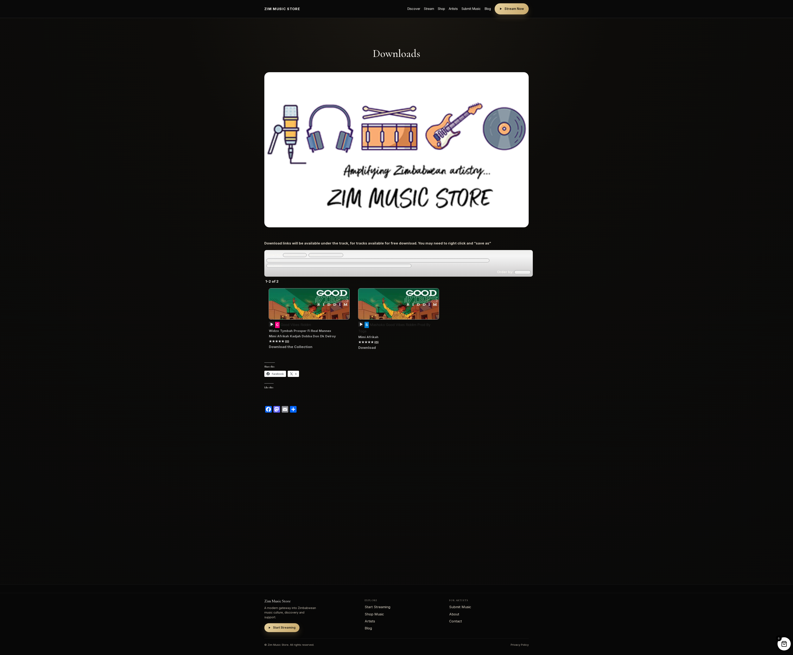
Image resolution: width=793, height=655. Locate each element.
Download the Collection (290, 347)
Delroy (330, 336)
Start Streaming (284, 627)
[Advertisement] (388, 496)
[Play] (272, 324)
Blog (487, 9)
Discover (413, 9)
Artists (453, 9)
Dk (322, 336)
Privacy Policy (520, 644)
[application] (271, 326)
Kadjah (295, 336)
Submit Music (471, 9)
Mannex (325, 331)
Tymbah (286, 331)
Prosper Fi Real (306, 331)
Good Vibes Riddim (295, 325)
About (454, 614)
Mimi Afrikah (279, 336)
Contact (455, 621)
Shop (441, 9)
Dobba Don (310, 336)
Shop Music (374, 614)
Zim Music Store (282, 9)
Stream (429, 9)
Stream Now (514, 9)
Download (367, 348)
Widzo (274, 331)
